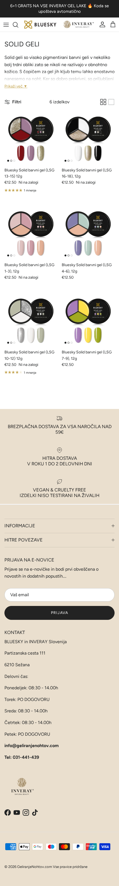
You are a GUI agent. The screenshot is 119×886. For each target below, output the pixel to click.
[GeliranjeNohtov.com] (59, 24)
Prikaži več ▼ (15, 86)
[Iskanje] (18, 25)
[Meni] (6, 25)
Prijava (59, 612)
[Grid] (103, 102)
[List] (111, 102)
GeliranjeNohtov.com (34, 867)
